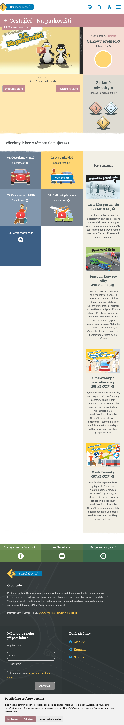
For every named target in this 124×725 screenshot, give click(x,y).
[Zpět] (5, 21)
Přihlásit (111, 35)
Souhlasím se (19, 673)
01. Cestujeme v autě (20, 157)
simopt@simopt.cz (67, 612)
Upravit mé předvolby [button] (50, 719)
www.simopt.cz (47, 612)
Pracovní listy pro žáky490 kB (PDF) (103, 280)
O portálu (81, 657)
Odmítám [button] (28, 719)
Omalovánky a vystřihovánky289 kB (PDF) (103, 382)
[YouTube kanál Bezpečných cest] (62, 556)
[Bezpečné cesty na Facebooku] (20, 556)
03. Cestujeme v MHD (21, 195)
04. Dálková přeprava (62, 195)
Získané (102, 85)
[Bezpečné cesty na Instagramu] (103, 556)
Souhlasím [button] (12, 719)
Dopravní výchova (18, 27)
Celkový (102, 41)
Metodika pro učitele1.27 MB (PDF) (103, 206)
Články (79, 642)
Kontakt (80, 649)
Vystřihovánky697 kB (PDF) (103, 474)
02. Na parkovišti (62, 157)
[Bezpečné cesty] (24, 574)
